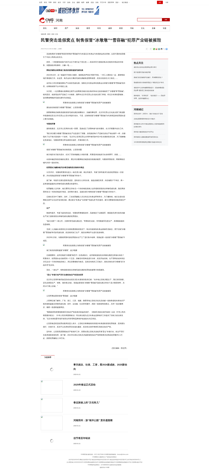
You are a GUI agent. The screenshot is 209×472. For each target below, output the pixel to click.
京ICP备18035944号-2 (133, 459)
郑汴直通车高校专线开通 (142, 72)
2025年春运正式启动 (84, 384)
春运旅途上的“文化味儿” (86, 402)
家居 (121, 28)
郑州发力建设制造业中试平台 (144, 132)
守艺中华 (103, 2)
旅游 (77, 28)
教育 (88, 28)
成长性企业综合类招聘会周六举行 (145, 67)
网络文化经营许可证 (85, 459)
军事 (50, 2)
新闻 (48, 34)
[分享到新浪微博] (157, 49)
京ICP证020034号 (74, 459)
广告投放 (108, 457)
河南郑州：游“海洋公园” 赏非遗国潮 (92, 420)
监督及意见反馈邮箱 (115, 465)
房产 (66, 28)
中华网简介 (95, 457)
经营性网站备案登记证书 (91, 462)
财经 (54, 2)
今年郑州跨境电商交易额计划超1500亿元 (148, 142)
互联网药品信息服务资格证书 (107, 462)
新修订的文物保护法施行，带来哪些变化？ (148, 77)
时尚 (99, 28)
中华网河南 (84, 454)
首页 (40, 2)
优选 (92, 2)
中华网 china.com (46, 20)
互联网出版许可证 (137, 462)
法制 (96, 2)
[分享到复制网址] (164, 49)
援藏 (78, 2)
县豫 (153, 28)
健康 (87, 2)
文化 (73, 2)
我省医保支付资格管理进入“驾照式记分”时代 (149, 82)
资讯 (45, 2)
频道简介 (102, 457)
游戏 (68, 2)
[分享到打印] (167, 49)
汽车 (64, 2)
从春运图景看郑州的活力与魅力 (144, 119)
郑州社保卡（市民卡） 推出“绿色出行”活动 (148, 114)
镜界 (82, 2)
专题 (164, 28)
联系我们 (114, 457)
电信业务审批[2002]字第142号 (100, 459)
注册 (167, 2)
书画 (132, 28)
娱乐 (59, 2)
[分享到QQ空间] (159, 49)
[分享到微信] (154, 49)
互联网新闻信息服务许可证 (124, 462)
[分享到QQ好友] (162, 49)
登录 (160, 2)
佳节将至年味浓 (81, 438)
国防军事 (111, 2)
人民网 (60, 49)
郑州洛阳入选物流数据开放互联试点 (146, 137)
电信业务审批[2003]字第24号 (118, 459)
